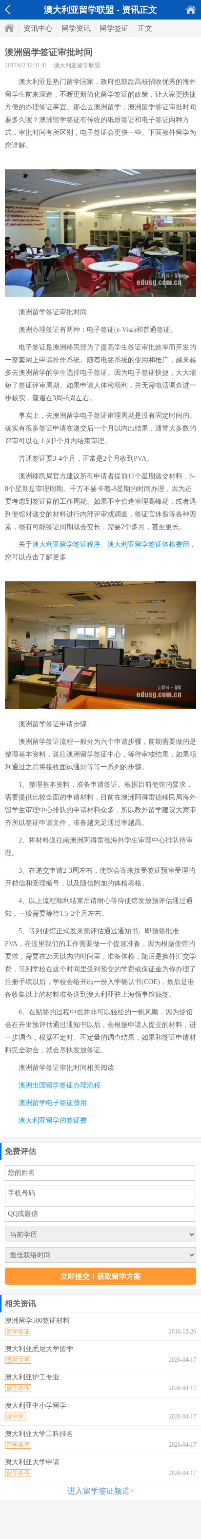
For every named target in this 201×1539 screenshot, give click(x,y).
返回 (7, 10)
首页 (190, 9)
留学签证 (114, 28)
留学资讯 (76, 28)
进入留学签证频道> (100, 1491)
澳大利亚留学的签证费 (53, 1120)
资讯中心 (38, 28)
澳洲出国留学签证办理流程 (59, 1085)
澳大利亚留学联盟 (77, 65)
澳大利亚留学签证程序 (66, 544)
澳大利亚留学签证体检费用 (148, 544)
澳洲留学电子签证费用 (53, 1103)
